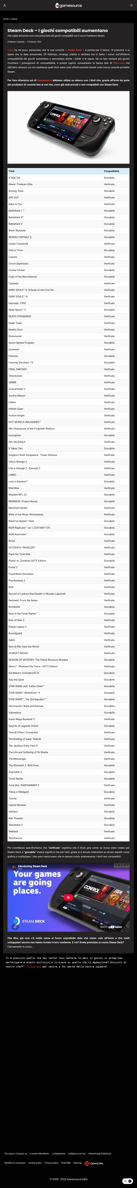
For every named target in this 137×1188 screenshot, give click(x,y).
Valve (10, 50)
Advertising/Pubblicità (99, 1153)
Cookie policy (35, 1162)
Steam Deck (74, 50)
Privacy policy (51, 1162)
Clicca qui (33, 966)
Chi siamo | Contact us (16, 1153)
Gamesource (44, 80)
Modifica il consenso (15, 1162)
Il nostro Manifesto (39, 1153)
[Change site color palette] (127, 1181)
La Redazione (58, 1153)
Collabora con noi (77, 1153)
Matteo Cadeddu (17, 42)
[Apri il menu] (131, 5)
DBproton (118, 63)
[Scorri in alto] (130, 1178)
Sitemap (77, 1162)
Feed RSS (66, 1162)
